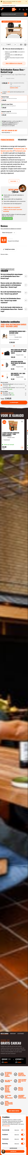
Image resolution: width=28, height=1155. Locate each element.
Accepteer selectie (13, 1148)
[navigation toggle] (26, 9)
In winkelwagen (14, 402)
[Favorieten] (19, 9)
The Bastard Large (18, 148)
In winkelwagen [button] (22, 447)
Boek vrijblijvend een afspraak (14, 63)
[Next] (15, 44)
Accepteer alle (13, 1151)
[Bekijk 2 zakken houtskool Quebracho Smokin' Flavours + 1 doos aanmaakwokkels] (12, 434)
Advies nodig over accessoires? (11, 207)
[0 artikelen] (2, 9)
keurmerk (9, 124)
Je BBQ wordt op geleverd (9, 122)
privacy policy (7, 1125)
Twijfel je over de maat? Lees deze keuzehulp (12, 210)
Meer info (17, 1130)
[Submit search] (25, 14)
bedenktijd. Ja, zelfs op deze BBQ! (11, 121)
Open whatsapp (8, 218)
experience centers (14, 87)
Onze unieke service (14, 1111)
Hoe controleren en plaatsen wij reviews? (11, 228)
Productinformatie (7, 139)
